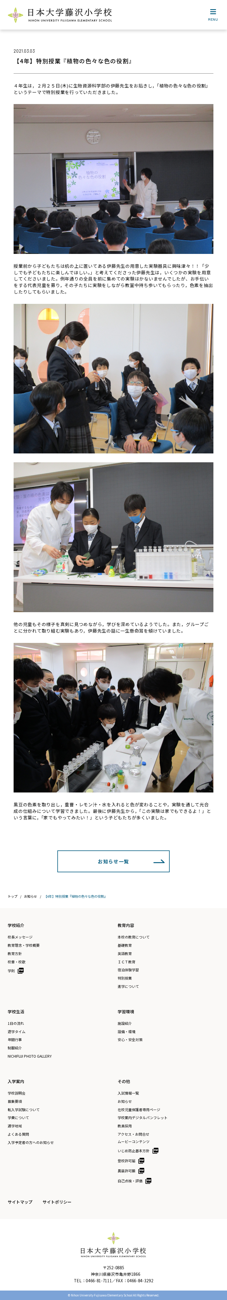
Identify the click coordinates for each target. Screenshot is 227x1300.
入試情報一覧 (128, 1093)
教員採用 (125, 1126)
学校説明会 (16, 1093)
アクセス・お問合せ (133, 1134)
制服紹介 (15, 1048)
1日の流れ (16, 1023)
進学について (128, 986)
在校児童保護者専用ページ (139, 1110)
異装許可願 (126, 1170)
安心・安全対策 (130, 1040)
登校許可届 (126, 1160)
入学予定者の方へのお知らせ (31, 1142)
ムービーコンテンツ (134, 1141)
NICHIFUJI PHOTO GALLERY (30, 1056)
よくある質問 (18, 1134)
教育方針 (15, 954)
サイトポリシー (57, 1201)
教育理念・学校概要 (24, 945)
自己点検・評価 (130, 1180)
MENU (213, 19)
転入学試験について (24, 1110)
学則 (11, 970)
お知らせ (125, 1101)
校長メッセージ (20, 937)
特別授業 (125, 978)
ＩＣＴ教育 (126, 962)
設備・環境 (126, 1032)
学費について (18, 1118)
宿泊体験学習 (128, 970)
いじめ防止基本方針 (134, 1150)
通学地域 (15, 1126)
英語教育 (125, 954)
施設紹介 (125, 1023)
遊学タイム (16, 1032)
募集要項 (15, 1101)
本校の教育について (134, 937)
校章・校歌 (16, 962)
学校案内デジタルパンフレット (143, 1118)
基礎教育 (125, 945)
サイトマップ (20, 1201)
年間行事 (15, 1040)
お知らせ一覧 (113, 861)
